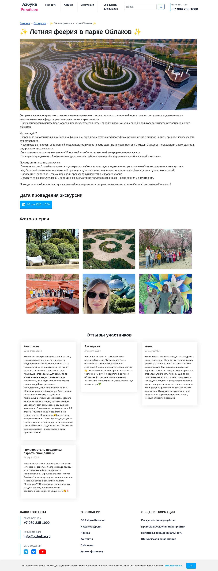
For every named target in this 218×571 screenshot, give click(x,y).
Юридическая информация (158, 539)
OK (191, 565)
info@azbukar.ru (37, 536)
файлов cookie (173, 565)
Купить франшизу (92, 551)
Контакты (87, 539)
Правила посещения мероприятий (163, 526)
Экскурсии (87, 5)
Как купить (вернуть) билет (158, 520)
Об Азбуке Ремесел (93, 520)
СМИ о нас (87, 545)
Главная (25, 23)
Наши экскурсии (91, 526)
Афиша (68, 5)
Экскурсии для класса (111, 7)
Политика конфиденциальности (161, 532)
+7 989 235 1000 (185, 9)
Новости (50, 5)
